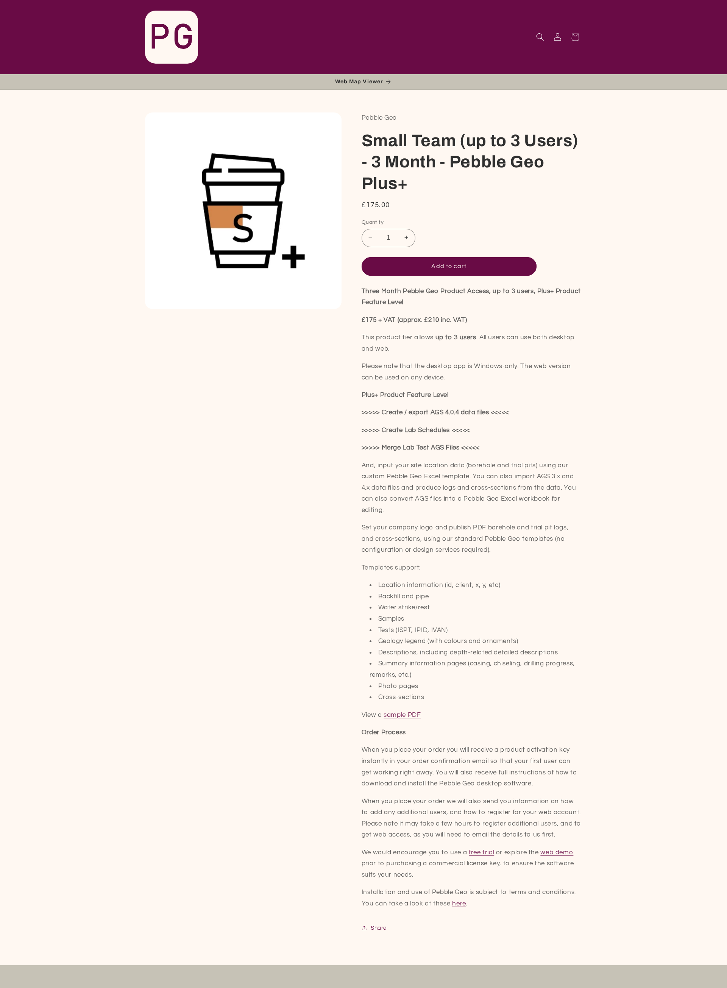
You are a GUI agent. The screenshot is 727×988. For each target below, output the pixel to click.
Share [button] (379, 927)
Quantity (373, 222)
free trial (481, 852)
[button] (540, 37)
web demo (556, 852)
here (459, 903)
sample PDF (402, 714)
